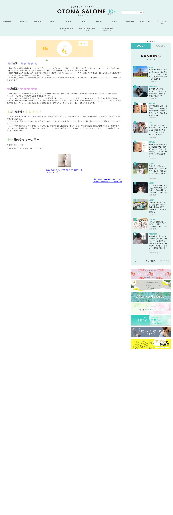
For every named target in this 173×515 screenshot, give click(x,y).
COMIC (161, 45)
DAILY (141, 45)
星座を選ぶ (83, 43)
